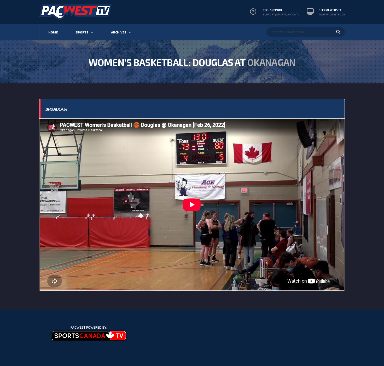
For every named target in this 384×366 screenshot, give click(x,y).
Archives (118, 32)
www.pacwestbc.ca (331, 14)
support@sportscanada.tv (281, 14)
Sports (82, 32)
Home (53, 32)
